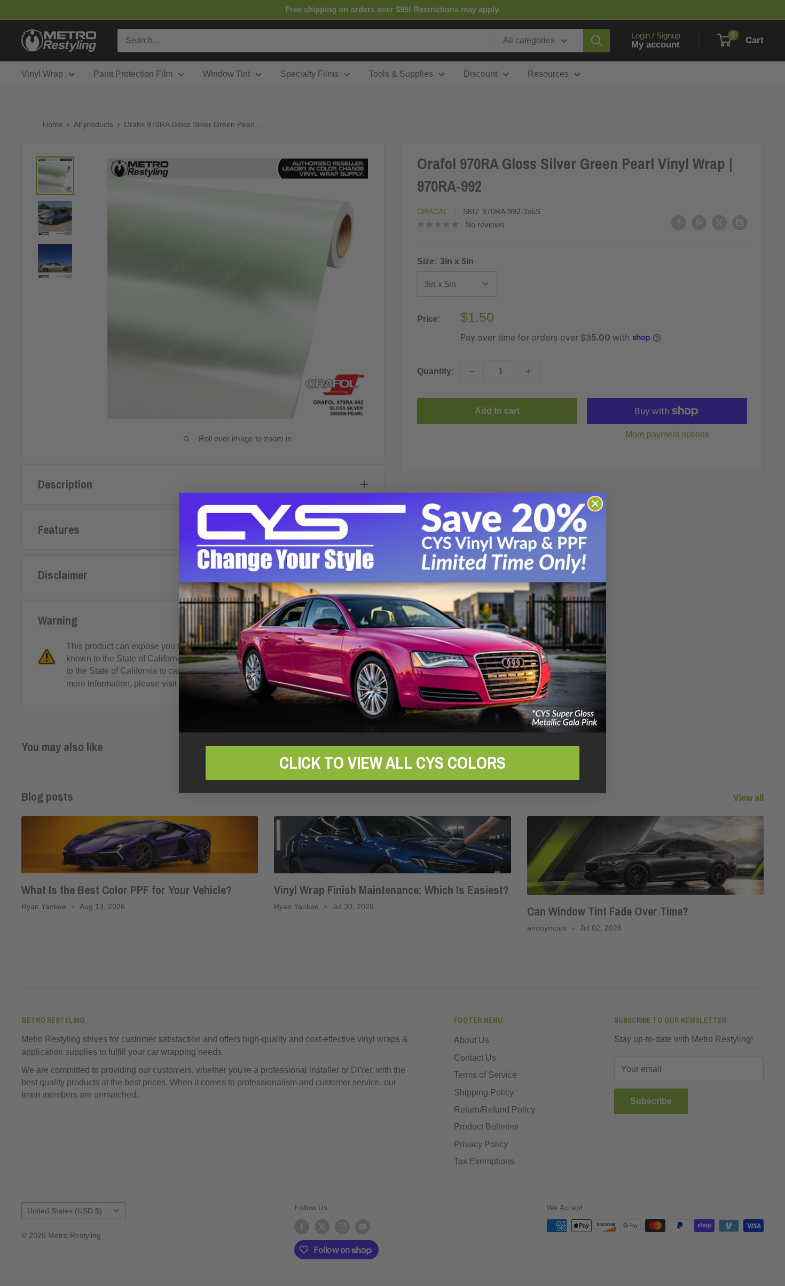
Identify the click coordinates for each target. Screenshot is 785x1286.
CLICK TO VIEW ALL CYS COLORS (392, 763)
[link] (392, 612)
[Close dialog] (595, 503)
